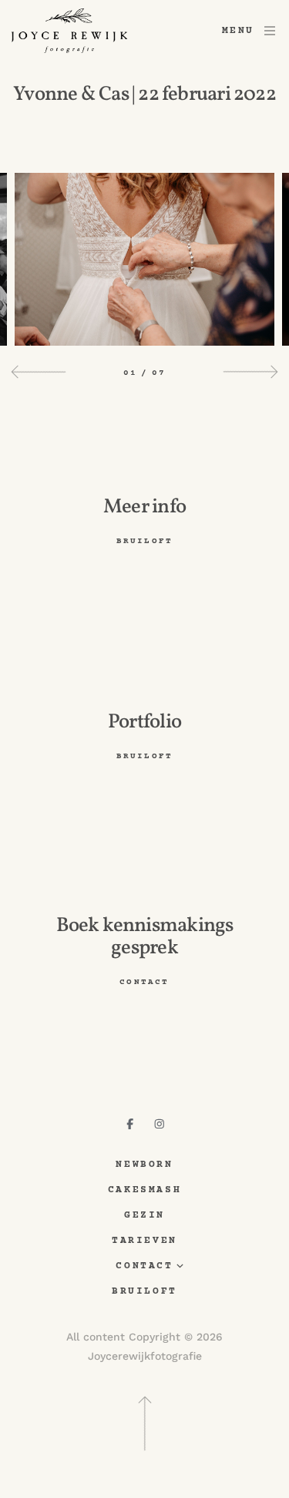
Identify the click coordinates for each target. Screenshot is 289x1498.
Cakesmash (144, 1190)
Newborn (144, 1165)
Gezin (144, 1216)
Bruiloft (144, 1292)
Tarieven (144, 1241)
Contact (144, 1266)
